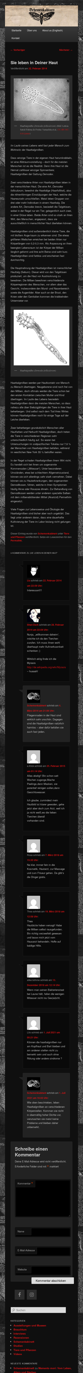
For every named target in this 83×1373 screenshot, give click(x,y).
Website (22, 1269)
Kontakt (15, 38)
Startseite (16, 30)
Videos (18, 1354)
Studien (18, 1345)
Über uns (32, 30)
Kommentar (25, 1183)
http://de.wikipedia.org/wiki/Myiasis (46, 667)
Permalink (16, 540)
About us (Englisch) (52, 30)
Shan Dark (33, 624)
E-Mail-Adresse (26, 1250)
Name (21, 1231)
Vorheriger (18, 50)
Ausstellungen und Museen (30, 1325)
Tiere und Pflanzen (25, 1350)
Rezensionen (21, 1337)
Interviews (20, 1333)
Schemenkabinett (47, 533)
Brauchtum (20, 1329)
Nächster (65, 50)
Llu (28, 580)
